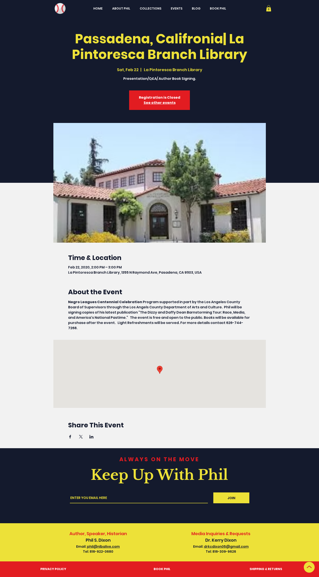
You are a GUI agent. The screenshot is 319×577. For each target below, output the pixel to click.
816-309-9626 (224, 551)
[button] (268, 8)
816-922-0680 (101, 551)
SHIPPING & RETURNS (266, 569)
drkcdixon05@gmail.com (226, 546)
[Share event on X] (81, 436)
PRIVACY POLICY (53, 569)
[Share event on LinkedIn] (91, 436)
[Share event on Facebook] (70, 436)
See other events (160, 102)
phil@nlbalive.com (103, 546)
